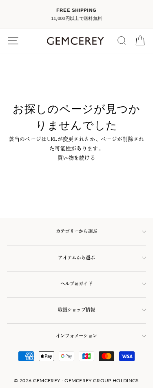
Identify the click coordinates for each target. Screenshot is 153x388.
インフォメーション (77, 335)
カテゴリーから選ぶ (77, 231)
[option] (76, 14)
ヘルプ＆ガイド (76, 283)
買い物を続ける (76, 157)
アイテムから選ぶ (76, 257)
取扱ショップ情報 (76, 309)
